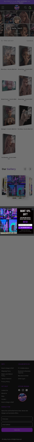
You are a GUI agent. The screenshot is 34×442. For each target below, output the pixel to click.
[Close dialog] (32, 209)
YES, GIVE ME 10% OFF (25, 227)
